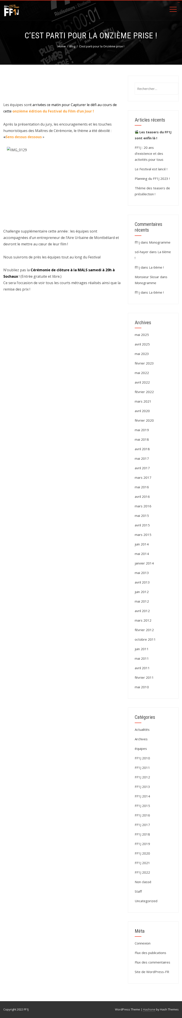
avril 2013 (142, 582)
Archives (141, 739)
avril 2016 (142, 496)
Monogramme (159, 242)
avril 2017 (142, 468)
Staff (138, 891)
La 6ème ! (156, 267)
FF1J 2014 (142, 796)
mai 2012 (142, 601)
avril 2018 (142, 449)
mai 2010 (142, 687)
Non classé (143, 882)
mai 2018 (142, 439)
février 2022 (144, 392)
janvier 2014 (144, 563)
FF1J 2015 (142, 805)
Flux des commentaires (152, 962)
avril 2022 (142, 382)
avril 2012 (142, 611)
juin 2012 (142, 591)
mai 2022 (142, 372)
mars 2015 (143, 534)
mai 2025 (142, 334)
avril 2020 (142, 411)
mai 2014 (142, 553)
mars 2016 (143, 506)
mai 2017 (142, 458)
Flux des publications (150, 952)
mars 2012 (143, 620)
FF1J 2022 (142, 872)
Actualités (142, 729)
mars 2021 (143, 401)
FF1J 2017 (142, 824)
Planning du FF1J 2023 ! (152, 178)
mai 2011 (142, 658)
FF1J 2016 (142, 815)
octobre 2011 (145, 639)
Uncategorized (146, 901)
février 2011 (144, 677)
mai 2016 (142, 487)
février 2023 (144, 363)
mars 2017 (143, 477)
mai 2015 (142, 515)
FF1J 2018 (142, 834)
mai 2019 (142, 430)
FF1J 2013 (142, 786)
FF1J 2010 (142, 758)
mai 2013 (142, 572)
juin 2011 (142, 649)
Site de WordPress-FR (152, 972)
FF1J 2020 (142, 853)
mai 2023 (142, 353)
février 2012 (144, 630)
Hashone (149, 1009)
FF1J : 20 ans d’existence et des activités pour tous (149, 153)
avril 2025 (142, 344)
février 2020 (144, 420)
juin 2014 (142, 544)
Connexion (142, 943)
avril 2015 (142, 525)
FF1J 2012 (142, 777)
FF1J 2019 (142, 844)
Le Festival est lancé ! (151, 169)
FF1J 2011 (142, 767)
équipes (141, 748)
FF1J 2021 (142, 863)
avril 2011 (142, 668)
